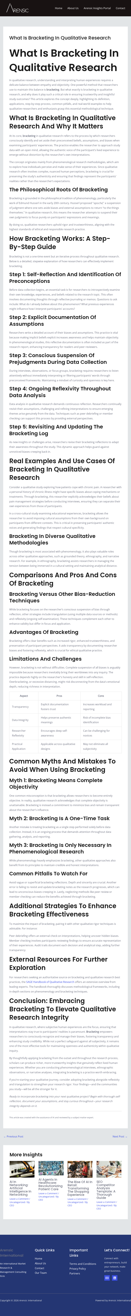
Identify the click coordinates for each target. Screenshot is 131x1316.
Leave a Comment (19, 1198)
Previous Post (13, 1136)
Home (58, 8)
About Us (73, 8)
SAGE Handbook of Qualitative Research (50, 982)
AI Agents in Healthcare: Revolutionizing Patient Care (51, 1184)
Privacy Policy (77, 1268)
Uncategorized (17, 1202)
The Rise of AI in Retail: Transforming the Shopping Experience (80, 1188)
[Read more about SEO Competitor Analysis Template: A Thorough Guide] (108, 1169)
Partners (74, 1273)
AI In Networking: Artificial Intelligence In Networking (20, 1188)
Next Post (120, 1136)
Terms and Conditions (82, 1264)
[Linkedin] (114, 1278)
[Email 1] (107, 1278)
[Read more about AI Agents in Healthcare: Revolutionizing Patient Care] (51, 1168)
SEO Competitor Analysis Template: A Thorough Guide (106, 1190)
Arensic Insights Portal (97, 8)
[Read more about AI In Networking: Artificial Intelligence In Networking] (22, 1169)
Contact (120, 8)
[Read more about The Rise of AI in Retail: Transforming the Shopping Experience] (80, 1169)
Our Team (41, 1273)
